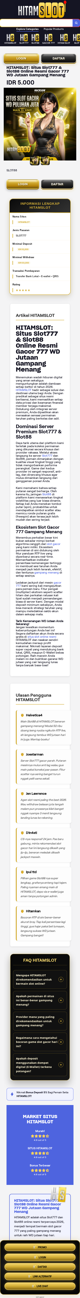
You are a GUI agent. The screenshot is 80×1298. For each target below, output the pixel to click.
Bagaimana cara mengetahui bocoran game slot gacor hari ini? (36, 1042)
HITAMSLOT (23, 390)
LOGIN (21, 58)
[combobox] (36, 23)
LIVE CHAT (42, 1287)
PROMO (42, 1246)
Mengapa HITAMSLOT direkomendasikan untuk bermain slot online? (34, 979)
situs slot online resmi (42, 636)
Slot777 (47, 455)
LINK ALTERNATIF (42, 1277)
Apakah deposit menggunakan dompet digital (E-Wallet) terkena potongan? (34, 1065)
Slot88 (46, 494)
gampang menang (46, 572)
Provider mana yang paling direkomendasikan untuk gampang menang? (35, 1021)
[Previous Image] (7, 124)
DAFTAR (59, 58)
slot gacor (53, 544)
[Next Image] (73, 124)
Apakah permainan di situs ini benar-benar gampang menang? (35, 1000)
